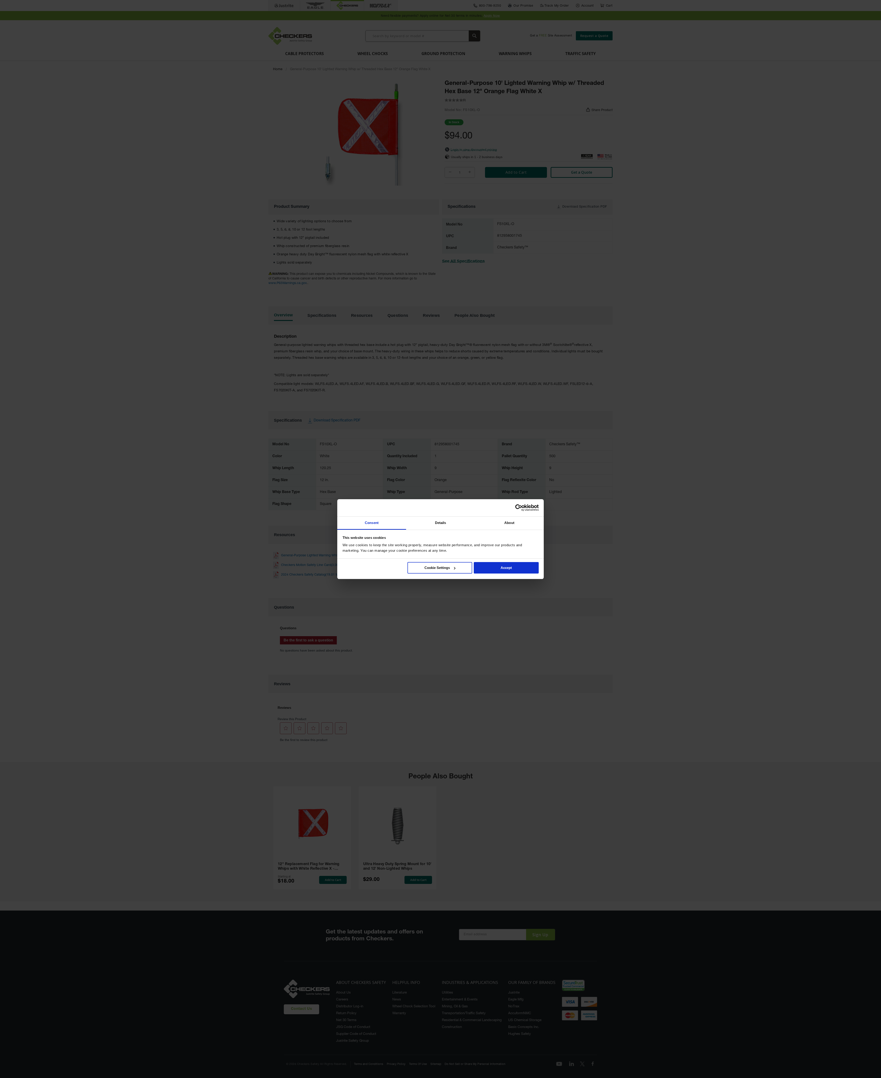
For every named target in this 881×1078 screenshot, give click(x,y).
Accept (506, 568)
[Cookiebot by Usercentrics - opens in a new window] (519, 507)
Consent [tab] (372, 523)
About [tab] (509, 523)
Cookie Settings (437, 568)
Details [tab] (440, 523)
